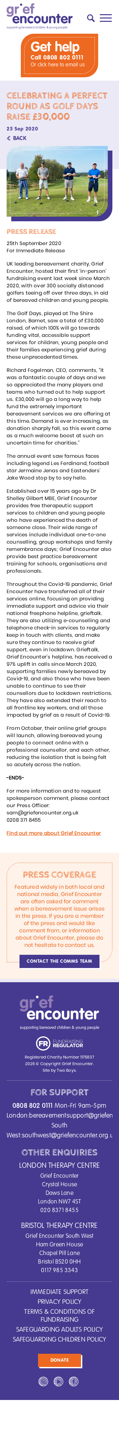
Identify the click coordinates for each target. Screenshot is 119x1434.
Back (19, 138)
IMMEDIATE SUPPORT (59, 1292)
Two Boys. (66, 1070)
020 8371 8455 (59, 1210)
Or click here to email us (58, 65)
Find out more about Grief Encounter (54, 833)
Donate (60, 1360)
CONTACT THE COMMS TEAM (59, 961)
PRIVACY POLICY (60, 1302)
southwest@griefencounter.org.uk (69, 1135)
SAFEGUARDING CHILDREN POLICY (59, 1340)
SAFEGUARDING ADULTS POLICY (59, 1330)
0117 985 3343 (59, 1270)
